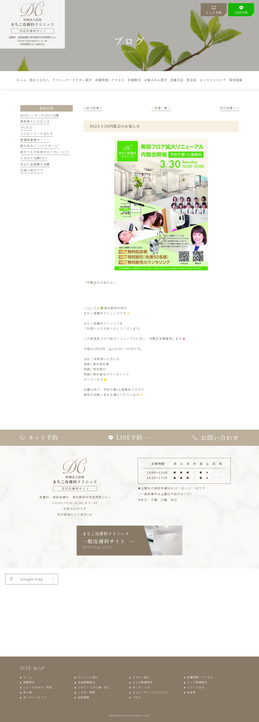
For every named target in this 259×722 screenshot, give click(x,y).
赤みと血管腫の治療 (35, 164)
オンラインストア (35, 697)
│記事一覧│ (161, 108)
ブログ (136, 697)
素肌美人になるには (35, 121)
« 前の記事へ (93, 108)
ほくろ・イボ (141, 687)
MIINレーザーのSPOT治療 (39, 115)
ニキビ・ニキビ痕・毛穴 (94, 687)
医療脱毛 (29, 682)
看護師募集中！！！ (35, 140)
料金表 (191, 692)
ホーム (27, 677)
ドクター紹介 (141, 677)
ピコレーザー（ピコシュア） (151, 692)
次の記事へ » (229, 108)
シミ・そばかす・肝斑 (38, 687)
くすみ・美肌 (86, 692)
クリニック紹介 (88, 677)
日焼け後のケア (31, 170)
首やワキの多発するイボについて (45, 152)
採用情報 (84, 697)
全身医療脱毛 (86, 682)
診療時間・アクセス (200, 677)
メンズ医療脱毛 (142, 682)
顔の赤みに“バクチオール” (40, 146)
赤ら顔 (27, 692)
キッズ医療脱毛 (197, 682)
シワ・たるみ (196, 687)
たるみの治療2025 (34, 158)
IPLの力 (26, 127)
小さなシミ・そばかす (36, 133)
